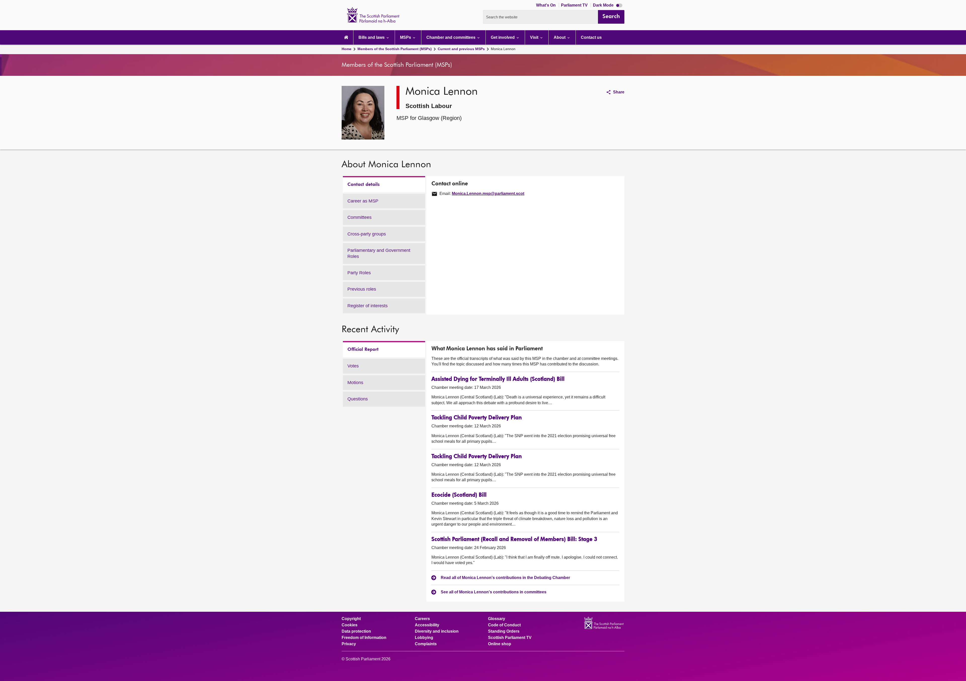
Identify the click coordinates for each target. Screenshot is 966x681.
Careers (422, 619)
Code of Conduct (504, 625)
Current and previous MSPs (461, 49)
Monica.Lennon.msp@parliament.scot (488, 193)
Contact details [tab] (363, 184)
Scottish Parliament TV (510, 638)
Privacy (349, 644)
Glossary (496, 619)
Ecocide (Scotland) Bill (459, 495)
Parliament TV (575, 5)
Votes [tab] (353, 365)
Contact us (591, 37)
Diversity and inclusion (437, 631)
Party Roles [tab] (359, 272)
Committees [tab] (359, 217)
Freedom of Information (364, 638)
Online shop (499, 644)
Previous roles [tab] (361, 289)
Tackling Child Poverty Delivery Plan (476, 418)
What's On (546, 5)
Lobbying (424, 638)
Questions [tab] (357, 398)
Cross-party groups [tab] (366, 233)
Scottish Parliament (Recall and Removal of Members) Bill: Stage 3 (514, 539)
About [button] (560, 37)
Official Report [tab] (363, 349)
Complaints (426, 644)
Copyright (351, 619)
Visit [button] (534, 37)
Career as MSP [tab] (362, 200)
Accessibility (427, 625)
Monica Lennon (503, 49)
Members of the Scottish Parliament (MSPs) (394, 49)
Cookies (349, 625)
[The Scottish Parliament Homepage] (346, 37)
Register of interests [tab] (367, 305)
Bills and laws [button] (372, 37)
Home (346, 49)
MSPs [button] (406, 37)
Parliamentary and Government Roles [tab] (378, 253)
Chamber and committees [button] (451, 37)
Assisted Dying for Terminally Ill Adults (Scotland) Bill (498, 379)
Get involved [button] (503, 37)
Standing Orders (503, 631)
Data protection (356, 631)
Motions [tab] (355, 382)
